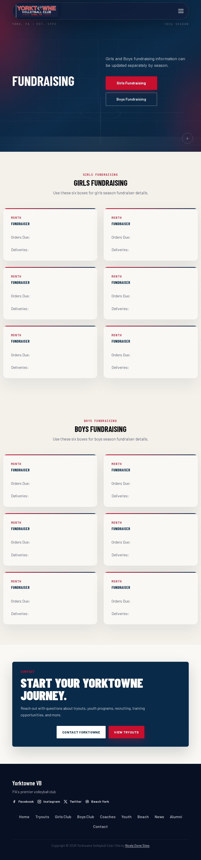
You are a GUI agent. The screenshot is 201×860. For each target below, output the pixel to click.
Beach (143, 816)
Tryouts (42, 816)
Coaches (107, 816)
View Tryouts (126, 732)
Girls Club (63, 816)
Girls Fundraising (131, 83)
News (159, 816)
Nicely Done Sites (137, 846)
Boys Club (85, 816)
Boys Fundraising (131, 99)
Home (24, 816)
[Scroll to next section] (187, 138)
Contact (100, 826)
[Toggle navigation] (181, 11)
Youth (126, 816)
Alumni (176, 816)
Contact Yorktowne (81, 732)
